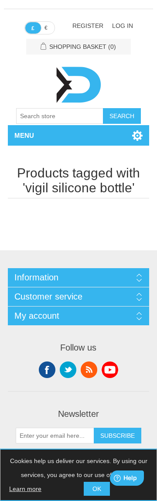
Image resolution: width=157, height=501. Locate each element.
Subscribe (117, 435)
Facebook (47, 369)
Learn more (25, 488)
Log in (122, 25)
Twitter (68, 369)
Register (87, 25)
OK (96, 488)
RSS (89, 369)
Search (121, 115)
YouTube (110, 369)
